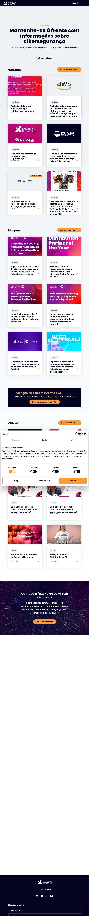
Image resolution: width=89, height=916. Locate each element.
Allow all (73, 481)
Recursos (12, 9)
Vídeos (49, 58)
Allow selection (44, 481)
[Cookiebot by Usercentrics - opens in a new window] (77, 433)
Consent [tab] (15, 440)
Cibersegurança (16, 905)
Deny (16, 481)
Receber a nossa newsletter (44, 402)
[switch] (33, 471)
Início (5, 9)
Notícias (40, 58)
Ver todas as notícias (69, 69)
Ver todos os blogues (69, 230)
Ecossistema (14, 911)
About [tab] (73, 440)
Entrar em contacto (44, 622)
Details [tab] (44, 440)
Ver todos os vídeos (69, 423)
